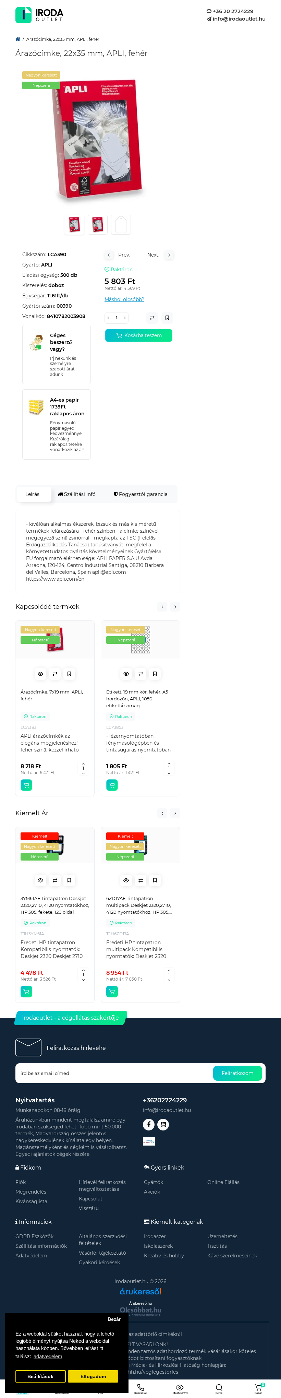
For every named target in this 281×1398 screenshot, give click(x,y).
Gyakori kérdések (99, 1262)
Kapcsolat (90, 1199)
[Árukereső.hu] (140, 1289)
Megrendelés (30, 1192)
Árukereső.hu (140, 1303)
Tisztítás (217, 1246)
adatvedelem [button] (48, 1356)
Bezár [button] (114, 1319)
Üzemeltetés (222, 1236)
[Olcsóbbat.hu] (140, 1311)
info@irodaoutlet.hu (238, 18)
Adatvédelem (31, 1256)
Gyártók (153, 1182)
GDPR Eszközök (34, 1236)
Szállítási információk (41, 1246)
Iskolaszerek (158, 1246)
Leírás (32, 494)
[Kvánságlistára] (69, 674)
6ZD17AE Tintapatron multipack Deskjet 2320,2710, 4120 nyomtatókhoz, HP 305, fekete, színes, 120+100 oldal (138, 905)
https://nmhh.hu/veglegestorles (140, 1372)
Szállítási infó (79, 494)
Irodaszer (155, 1236)
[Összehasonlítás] (55, 674)
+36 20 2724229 (232, 11)
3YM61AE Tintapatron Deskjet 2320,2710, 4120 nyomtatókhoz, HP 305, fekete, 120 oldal (55, 905)
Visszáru (89, 1208)
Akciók (152, 1192)
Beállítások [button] (40, 1376)
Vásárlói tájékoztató (102, 1253)
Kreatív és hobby (164, 1256)
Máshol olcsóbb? (124, 299)
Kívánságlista (31, 1201)
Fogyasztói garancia (143, 494)
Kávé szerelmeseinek (232, 1256)
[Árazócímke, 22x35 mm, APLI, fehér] (97, 140)
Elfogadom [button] (93, 1376)
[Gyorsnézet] (40, 674)
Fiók (20, 1182)
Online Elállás (223, 1182)
